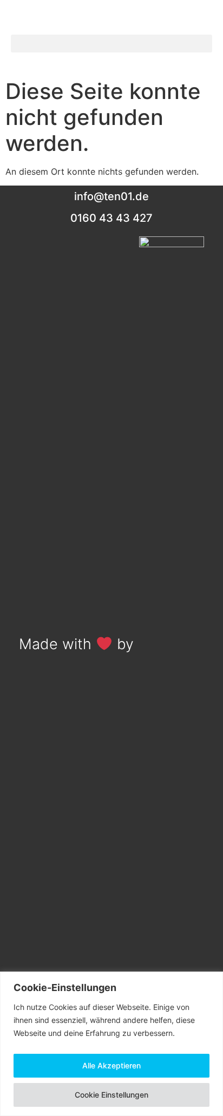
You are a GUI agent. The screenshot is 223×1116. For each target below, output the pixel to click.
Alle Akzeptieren (111, 1065)
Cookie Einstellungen (111, 1094)
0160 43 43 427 (111, 218)
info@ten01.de (111, 196)
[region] (111, 1044)
